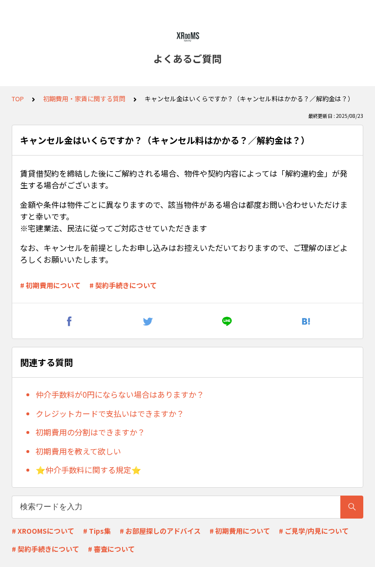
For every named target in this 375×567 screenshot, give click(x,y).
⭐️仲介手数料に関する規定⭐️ (88, 470)
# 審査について (111, 549)
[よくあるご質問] (187, 36)
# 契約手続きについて (123, 285)
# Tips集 (97, 531)
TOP (18, 98)
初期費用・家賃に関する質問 (84, 98)
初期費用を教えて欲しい (78, 451)
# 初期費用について (50, 285)
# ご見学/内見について (314, 531)
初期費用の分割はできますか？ (90, 432)
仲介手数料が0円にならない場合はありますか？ (120, 394)
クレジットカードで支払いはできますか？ (110, 413)
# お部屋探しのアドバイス (160, 531)
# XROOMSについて (43, 531)
